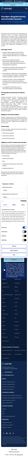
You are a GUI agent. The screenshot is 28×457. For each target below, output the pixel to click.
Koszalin (4, 306)
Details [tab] (14, 204)
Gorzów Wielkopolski (7, 294)
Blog (3, 411)
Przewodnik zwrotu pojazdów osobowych (11, 395)
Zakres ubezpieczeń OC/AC (8, 400)
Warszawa (4, 337)
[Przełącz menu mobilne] (26, 8)
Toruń (3, 333)
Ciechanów (17, 283)
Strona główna (4, 12)
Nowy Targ (5, 314)
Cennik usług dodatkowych (8, 416)
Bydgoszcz (4, 283)
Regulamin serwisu (6, 427)
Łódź (16, 310)
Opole (3, 318)
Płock (3, 321)
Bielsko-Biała (18, 279)
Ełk (2, 291)
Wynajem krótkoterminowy (8, 382)
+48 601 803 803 (8, 1)
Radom (16, 321)
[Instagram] (6, 433)
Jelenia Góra (18, 294)
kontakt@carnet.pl (21, 1)
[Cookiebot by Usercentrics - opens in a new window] (20, 201)
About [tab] (22, 204)
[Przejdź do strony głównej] (6, 8)
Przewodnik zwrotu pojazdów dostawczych (12, 398)
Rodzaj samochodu (7, 187)
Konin (16, 302)
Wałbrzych (17, 333)
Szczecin (4, 329)
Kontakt (4, 409)
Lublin (3, 310)
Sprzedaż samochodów (7, 389)
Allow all (14, 246)
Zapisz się (14, 259)
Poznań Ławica (18, 354)
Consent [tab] (5, 204)
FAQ (3, 414)
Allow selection (14, 250)
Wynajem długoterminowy (8, 384)
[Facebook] (3, 433)
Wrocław (17, 337)
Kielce (3, 302)
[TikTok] (13, 433)
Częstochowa (5, 287)
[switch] (24, 232)
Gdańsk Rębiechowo (7, 350)
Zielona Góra (5, 341)
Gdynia (16, 291)
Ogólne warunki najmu (7, 402)
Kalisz (3, 298)
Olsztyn (16, 314)
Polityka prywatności (7, 422)
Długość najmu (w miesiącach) (9, 194)
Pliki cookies (14, 449)
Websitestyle (20, 454)
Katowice (17, 298)
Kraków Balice (5, 358)
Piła (15, 318)
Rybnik (3, 325)
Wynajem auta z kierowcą (8, 386)
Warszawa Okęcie (6, 354)
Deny (14, 254)
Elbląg (16, 287)
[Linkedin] (10, 433)
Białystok (4, 279)
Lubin (16, 306)
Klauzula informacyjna (7, 425)
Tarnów (16, 329)
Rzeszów (17, 325)
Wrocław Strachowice (20, 350)
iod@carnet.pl (12, 268)
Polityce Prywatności (14, 276)
